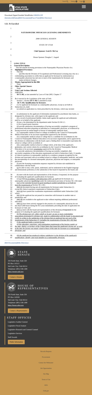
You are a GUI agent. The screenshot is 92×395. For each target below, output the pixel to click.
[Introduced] (9, 18)
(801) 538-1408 (21, 269)
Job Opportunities (46, 368)
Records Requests (46, 351)
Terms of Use (46, 379)
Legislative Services (15, 333)
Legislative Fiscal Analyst (17, 326)
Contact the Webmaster (46, 363)
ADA (46, 385)
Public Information (16, 342)
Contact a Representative (18, 311)
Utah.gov (46, 391)
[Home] (18, 7)
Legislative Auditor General (17, 322)
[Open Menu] (84, 6)
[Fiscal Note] (35, 18)
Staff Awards (12, 337)
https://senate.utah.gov (16, 272)
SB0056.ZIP (38, 15)
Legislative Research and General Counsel (23, 330)
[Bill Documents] (25, 18)
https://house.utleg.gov (16, 305)
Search (64, 1)
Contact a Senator (16, 277)
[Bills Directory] (46, 18)
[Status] (16, 18)
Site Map (46, 374)
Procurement (46, 357)
